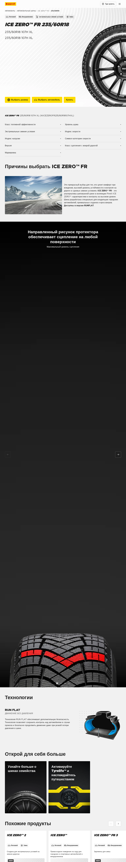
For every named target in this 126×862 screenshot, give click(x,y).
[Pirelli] (13, 4)
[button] (57, 683)
